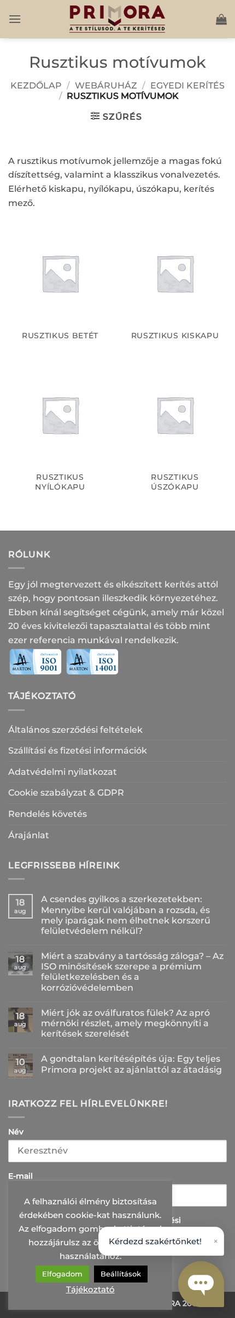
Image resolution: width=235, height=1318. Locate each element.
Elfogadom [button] (62, 1273)
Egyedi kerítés (187, 85)
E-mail (20, 1176)
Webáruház (106, 85)
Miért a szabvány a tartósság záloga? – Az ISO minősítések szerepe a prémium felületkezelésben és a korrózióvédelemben (132, 972)
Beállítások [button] (121, 1273)
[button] (14, 18)
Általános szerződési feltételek (75, 730)
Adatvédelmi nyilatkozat (62, 772)
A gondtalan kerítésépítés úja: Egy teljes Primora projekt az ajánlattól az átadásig (131, 1064)
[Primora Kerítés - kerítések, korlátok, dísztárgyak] (117, 19)
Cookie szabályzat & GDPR (66, 792)
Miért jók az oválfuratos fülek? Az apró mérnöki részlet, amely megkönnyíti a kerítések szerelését (125, 1023)
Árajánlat (28, 835)
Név (16, 1132)
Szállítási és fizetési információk (77, 750)
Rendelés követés (47, 814)
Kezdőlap (36, 85)
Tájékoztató (90, 1289)
